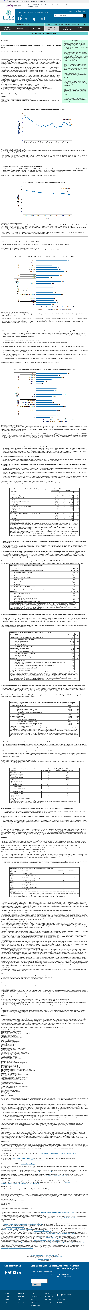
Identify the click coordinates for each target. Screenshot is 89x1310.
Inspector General (35, 1305)
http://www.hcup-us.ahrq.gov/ (28, 1164)
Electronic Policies (22, 1303)
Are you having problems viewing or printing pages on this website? (44, 1255)
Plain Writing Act (48, 1293)
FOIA (32, 1293)
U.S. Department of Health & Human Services (64, 1295)
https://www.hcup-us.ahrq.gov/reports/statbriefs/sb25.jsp (17, 1229)
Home (70, 11)
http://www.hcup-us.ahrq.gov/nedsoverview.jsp (55, 1175)
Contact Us (55, 4)
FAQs (69, 4)
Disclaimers (21, 1296)
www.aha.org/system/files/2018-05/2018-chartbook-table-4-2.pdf (17, 1248)
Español (7, 1299)
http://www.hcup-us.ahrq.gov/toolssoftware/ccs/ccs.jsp (49, 1237)
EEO (19, 1299)
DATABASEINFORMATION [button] (7, 28)
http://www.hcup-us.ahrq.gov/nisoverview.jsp (48, 1171)
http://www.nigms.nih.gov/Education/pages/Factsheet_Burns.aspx (57, 1212)
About (75, 11)
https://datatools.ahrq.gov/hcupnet (35, 1160)
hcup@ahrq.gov (43, 1196)
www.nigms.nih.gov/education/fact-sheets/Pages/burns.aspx (68, 1217)
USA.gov (59, 1302)
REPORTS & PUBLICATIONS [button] (52, 28)
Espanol (63, 4)
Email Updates (34, 6)
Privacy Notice (40, 1259)
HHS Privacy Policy (49, 1296)
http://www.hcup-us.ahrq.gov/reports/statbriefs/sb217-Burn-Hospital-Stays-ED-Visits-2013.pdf (35, 1183)
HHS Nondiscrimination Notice (35, 1301)
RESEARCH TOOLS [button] (22, 28)
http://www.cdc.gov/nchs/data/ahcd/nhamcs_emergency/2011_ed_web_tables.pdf (21, 1224)
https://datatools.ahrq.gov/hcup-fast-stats (23, 1158)
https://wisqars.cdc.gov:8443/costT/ (15, 1227)
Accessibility (21, 1293)
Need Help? (82, 11)
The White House (61, 1299)
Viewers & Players (47, 1259)
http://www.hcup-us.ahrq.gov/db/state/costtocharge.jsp (46, 1240)
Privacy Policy (47, 1299)
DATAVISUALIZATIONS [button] (67, 28)
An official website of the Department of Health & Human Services (27, 1)
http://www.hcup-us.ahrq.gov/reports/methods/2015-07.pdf (60, 1233)
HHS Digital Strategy (36, 1296)
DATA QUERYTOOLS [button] (81, 28)
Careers (47, 4)
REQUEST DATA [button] (37, 28)
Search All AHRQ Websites (35, 4)
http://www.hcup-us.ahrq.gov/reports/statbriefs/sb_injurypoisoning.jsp (58, 1153)
